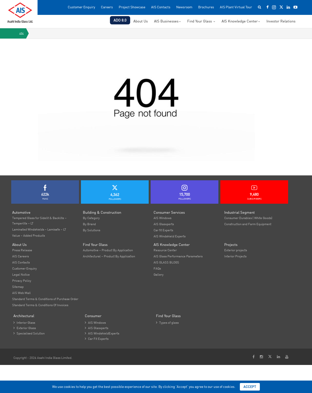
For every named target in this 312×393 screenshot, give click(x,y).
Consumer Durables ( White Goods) (248, 218)
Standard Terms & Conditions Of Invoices (40, 305)
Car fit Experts (163, 230)
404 (21, 33)
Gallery (159, 274)
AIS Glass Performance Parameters (178, 256)
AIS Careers (20, 256)
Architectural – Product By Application (109, 256)
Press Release (22, 250)
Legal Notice (21, 274)
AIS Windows (162, 218)
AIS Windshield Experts (169, 236)
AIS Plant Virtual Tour (236, 7)
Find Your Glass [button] (200, 21)
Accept (250, 386)
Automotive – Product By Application (108, 250)
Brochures (206, 7)
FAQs (157, 268)
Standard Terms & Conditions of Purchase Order (45, 299)
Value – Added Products (28, 235)
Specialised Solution (29, 333)
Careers (107, 7)
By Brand (89, 224)
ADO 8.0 (120, 20)
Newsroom (184, 7)
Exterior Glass (24, 328)
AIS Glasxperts (164, 224)
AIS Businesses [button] (166, 21)
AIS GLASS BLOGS (166, 262)
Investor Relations (280, 21)
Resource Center (165, 250)
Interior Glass (24, 322)
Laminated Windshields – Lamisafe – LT (39, 229)
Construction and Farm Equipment (247, 224)
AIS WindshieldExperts (102, 333)
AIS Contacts (160, 7)
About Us (140, 21)
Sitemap (18, 287)
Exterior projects (235, 250)
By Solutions (91, 230)
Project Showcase (132, 7)
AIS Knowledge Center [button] (240, 21)
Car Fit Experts (96, 339)
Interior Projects (235, 256)
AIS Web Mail (21, 293)
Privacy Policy (21, 280)
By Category (91, 218)
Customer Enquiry (81, 7)
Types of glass (167, 322)
